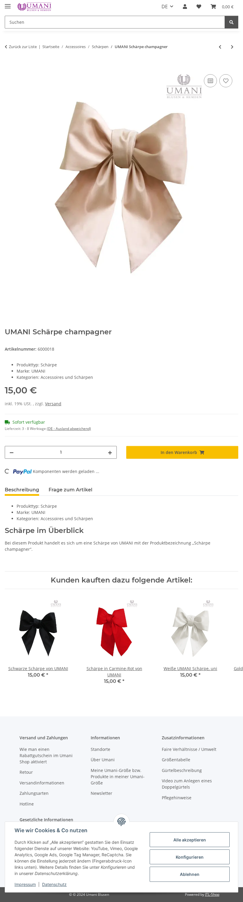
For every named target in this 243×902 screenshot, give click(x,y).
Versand (53, 403)
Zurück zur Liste (23, 46)
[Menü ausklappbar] (8, 3)
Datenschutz (54, 884)
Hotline (27, 804)
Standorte (100, 749)
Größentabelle (176, 759)
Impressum (25, 884)
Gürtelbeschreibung (182, 770)
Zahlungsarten (34, 793)
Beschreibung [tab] (22, 490)
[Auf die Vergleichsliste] (210, 80)
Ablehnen (189, 874)
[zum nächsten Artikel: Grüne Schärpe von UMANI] (232, 46)
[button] (185, 6)
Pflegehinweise (176, 797)
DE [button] (165, 6)
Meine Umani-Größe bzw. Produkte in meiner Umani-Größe (118, 777)
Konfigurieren (190, 857)
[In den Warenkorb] (9, 66)
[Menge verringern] (11, 452)
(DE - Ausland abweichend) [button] (69, 428)
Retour (26, 772)
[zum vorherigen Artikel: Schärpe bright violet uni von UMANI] (220, 46)
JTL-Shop (212, 894)
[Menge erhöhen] (109, 452)
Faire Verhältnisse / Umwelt (189, 749)
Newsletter (101, 793)
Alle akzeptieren (189, 839)
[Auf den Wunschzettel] (225, 80)
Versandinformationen (42, 783)
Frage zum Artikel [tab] (70, 490)
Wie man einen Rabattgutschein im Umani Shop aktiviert (46, 755)
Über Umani (103, 759)
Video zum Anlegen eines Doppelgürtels (187, 784)
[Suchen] (231, 22)
